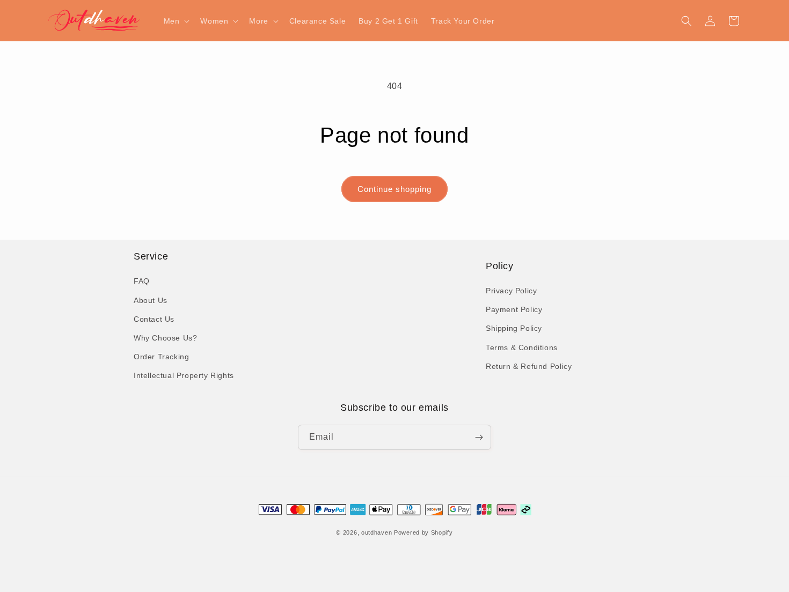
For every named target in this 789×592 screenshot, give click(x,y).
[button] (175, 21)
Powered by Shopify (423, 533)
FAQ (142, 281)
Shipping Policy (514, 328)
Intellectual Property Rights (184, 376)
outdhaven (376, 533)
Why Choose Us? (165, 338)
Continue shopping (394, 189)
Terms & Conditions (522, 347)
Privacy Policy (511, 290)
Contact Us (154, 319)
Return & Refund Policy (529, 366)
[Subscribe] (479, 437)
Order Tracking (161, 356)
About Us (150, 300)
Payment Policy (514, 309)
